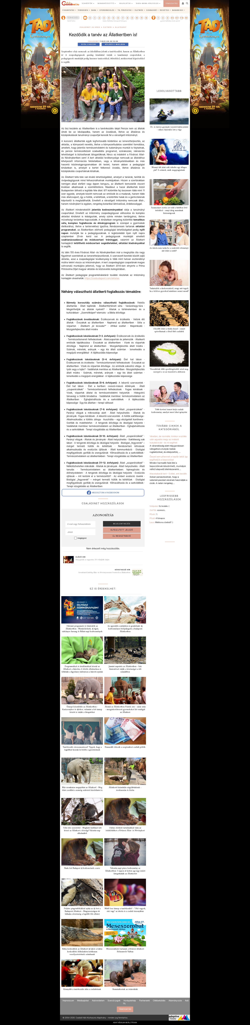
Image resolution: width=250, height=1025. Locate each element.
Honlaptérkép (129, 1000)
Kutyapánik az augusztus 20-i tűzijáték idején (92, 559)
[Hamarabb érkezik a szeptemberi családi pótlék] (125, 731)
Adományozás (175, 1000)
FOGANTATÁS (68, 10)
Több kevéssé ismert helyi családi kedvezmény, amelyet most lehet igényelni (169, 411)
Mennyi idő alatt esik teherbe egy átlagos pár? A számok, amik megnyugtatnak (169, 169)
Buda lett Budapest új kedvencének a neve (82, 868)
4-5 (172, 18)
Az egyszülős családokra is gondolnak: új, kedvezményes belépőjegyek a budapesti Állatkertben (125, 628)
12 (146, 18)
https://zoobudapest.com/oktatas (102, 278)
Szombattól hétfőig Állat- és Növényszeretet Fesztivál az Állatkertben (104, 572)
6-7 (177, 18)
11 (141, 18)
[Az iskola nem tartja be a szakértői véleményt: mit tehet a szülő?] (169, 233)
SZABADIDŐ (151, 10)
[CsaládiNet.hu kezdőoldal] (70, 3)
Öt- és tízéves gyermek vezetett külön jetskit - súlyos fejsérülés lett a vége (169, 128)
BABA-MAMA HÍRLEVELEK (147, 3)
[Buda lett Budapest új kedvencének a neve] (82, 852)
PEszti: (153, 514)
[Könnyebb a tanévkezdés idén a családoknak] (82, 973)
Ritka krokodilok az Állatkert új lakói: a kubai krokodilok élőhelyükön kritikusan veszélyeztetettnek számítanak (82, 951)
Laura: (161, 522)
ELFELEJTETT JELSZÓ (122, 530)
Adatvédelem (98, 1000)
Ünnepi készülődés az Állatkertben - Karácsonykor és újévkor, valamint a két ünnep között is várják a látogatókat (82, 709)
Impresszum (68, 1000)
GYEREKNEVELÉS (106, 10)
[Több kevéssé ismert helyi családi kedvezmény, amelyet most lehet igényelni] (169, 394)
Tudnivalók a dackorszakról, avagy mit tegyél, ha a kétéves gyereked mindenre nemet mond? (169, 290)
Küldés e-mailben (115, 44)
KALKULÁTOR (125, 3)
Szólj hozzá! (88, 44)
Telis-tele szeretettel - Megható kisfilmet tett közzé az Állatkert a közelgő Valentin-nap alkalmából (82, 830)
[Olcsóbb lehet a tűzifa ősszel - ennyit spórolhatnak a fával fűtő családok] (169, 313)
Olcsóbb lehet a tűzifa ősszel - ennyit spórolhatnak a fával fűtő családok (169, 330)
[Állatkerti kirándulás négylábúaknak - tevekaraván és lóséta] (125, 771)
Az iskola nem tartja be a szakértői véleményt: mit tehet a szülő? (169, 249)
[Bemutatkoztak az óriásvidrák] (125, 973)
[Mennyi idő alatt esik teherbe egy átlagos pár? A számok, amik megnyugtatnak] (169, 152)
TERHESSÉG (83, 10)
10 (137, 18)
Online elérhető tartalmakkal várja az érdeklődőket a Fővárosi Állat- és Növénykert (125, 829)
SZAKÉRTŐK (87, 3)
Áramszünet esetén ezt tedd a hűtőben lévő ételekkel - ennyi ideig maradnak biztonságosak (169, 210)
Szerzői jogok (114, 1000)
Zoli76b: (158, 510)
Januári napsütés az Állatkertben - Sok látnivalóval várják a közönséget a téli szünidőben (125, 669)
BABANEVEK (177, 10)
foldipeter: (159, 506)
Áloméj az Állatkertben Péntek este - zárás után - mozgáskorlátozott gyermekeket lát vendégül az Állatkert (125, 709)
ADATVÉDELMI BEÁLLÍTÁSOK (125, 1022)
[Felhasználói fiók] (183, 2)
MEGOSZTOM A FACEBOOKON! (105, 492)
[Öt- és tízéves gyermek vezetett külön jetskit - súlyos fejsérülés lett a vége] (169, 111)
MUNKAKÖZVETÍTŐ (106, 3)
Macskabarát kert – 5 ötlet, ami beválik (168, 473)
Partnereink (144, 1000)
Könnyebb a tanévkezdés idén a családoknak (82, 989)
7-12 (181, 18)
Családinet (93, 41)
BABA (93, 10)
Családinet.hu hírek (90, 27)
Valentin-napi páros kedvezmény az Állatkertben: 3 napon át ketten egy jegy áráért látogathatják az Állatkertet (125, 871)
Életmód (107, 27)
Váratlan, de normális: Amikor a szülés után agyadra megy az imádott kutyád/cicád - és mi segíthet (168, 439)
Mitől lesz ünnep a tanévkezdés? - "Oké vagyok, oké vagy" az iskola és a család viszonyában (125, 910)
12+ (186, 18)
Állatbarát (121, 27)
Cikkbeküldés (159, 1000)
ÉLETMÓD (139, 10)
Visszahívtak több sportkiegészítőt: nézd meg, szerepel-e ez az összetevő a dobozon (169, 370)
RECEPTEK (164, 10)
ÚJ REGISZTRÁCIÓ (122, 536)
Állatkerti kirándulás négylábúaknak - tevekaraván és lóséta (125, 789)
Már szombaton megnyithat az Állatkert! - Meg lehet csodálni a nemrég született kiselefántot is (82, 789)
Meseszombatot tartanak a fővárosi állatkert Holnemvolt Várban (125, 950)
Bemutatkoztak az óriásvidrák (125, 989)
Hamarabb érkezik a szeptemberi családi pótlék (125, 747)
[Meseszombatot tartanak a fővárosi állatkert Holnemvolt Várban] (125, 932)
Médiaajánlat (83, 1000)
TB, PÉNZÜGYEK (125, 10)
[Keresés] (187, 2)
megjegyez (82, 538)
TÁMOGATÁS (171, 3)
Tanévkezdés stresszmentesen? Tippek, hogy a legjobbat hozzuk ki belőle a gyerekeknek (82, 748)
